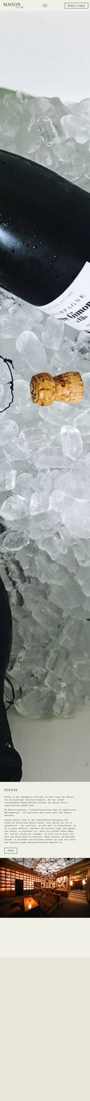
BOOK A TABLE (76, 5)
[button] (41, 919)
